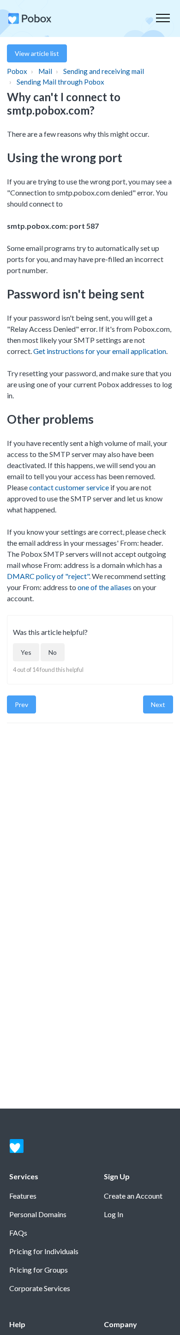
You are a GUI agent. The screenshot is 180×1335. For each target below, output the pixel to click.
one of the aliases (105, 587)
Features (22, 1195)
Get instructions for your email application (99, 351)
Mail (45, 71)
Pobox (17, 71)
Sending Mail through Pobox (60, 82)
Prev (21, 704)
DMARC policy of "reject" (48, 576)
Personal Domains (37, 1214)
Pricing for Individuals (43, 1251)
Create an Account (133, 1195)
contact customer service (69, 487)
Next (158, 704)
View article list (37, 53)
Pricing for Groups (38, 1269)
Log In (113, 1214)
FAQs (18, 1232)
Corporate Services (39, 1288)
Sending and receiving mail (103, 71)
